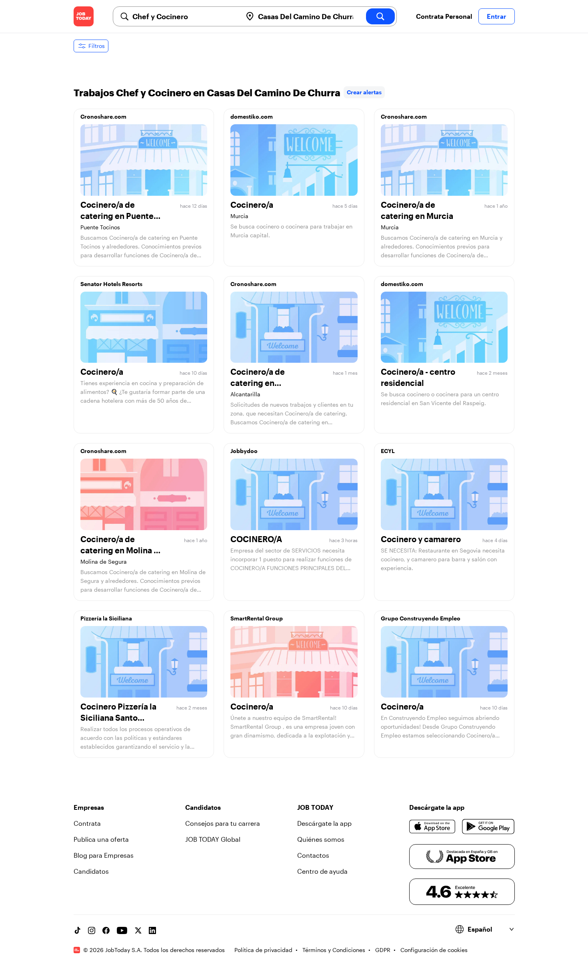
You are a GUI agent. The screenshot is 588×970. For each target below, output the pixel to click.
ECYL (388, 450)
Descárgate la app (324, 823)
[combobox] (184, 16)
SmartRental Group (256, 618)
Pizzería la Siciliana (106, 618)
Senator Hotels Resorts (111, 283)
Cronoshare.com (103, 116)
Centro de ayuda (322, 871)
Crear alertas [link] (364, 92)
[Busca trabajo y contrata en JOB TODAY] (84, 16)
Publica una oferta (101, 839)
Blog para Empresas (104, 855)
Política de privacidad (263, 949)
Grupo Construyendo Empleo (420, 618)
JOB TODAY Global (212, 839)
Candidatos (91, 871)
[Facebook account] (106, 930)
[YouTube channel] (122, 930)
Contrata (87, 823)
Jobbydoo (244, 450)
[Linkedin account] (152, 930)
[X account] (138, 930)
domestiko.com (251, 116)
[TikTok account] (77, 930)
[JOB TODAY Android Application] (488, 827)
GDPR (382, 949)
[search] (380, 16)
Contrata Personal (444, 16)
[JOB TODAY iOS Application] (432, 827)
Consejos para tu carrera (222, 823)
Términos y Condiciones (333, 949)
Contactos (313, 855)
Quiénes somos (320, 839)
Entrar (496, 16)
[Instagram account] (91, 930)
